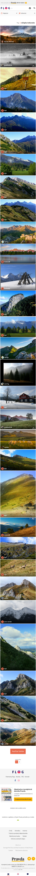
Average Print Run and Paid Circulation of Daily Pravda (18, 848)
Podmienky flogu (10, 777)
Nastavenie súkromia (22, 850)
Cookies (11, 850)
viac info (20, 869)
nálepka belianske (28, 23)
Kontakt (27, 777)
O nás (10, 831)
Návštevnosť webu (14, 836)
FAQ (22, 777)
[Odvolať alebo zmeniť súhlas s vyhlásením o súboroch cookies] (29, 858)
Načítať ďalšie (18, 751)
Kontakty (17, 831)
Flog (18, 23)
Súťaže (25, 836)
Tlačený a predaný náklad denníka (18, 833)
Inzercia (25, 831)
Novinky (18, 777)
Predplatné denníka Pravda (23, 799)
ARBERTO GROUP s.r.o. (18, 866)
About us (18, 845)
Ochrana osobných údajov (18, 839)
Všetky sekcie (21, 3)
